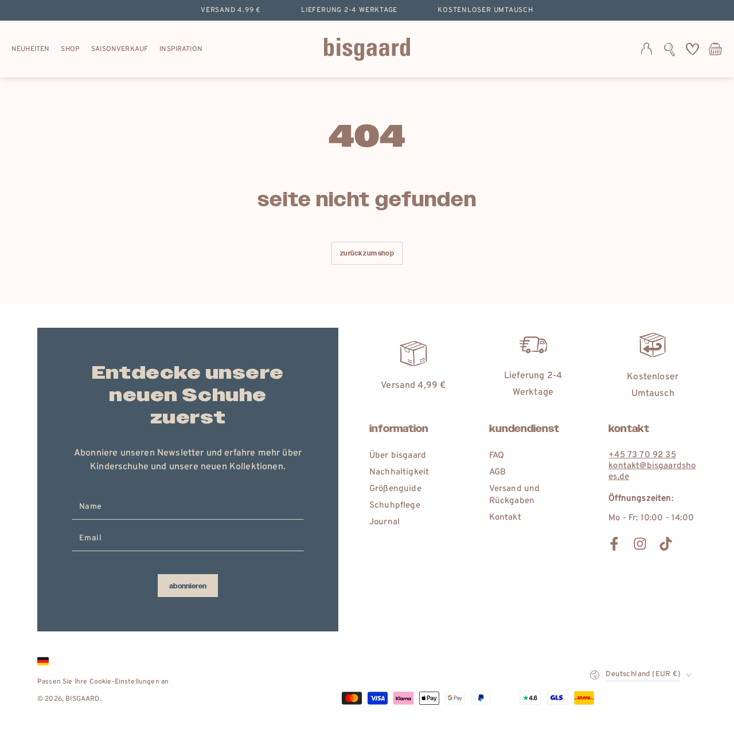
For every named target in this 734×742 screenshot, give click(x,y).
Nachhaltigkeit (399, 472)
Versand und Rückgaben (514, 495)
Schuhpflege (394, 505)
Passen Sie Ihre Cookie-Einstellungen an (103, 681)
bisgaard (82, 699)
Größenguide (395, 489)
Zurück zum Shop (366, 253)
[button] (669, 49)
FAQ (496, 455)
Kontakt (505, 517)
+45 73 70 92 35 (642, 455)
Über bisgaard (397, 455)
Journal (384, 522)
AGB (497, 472)
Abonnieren (187, 586)
